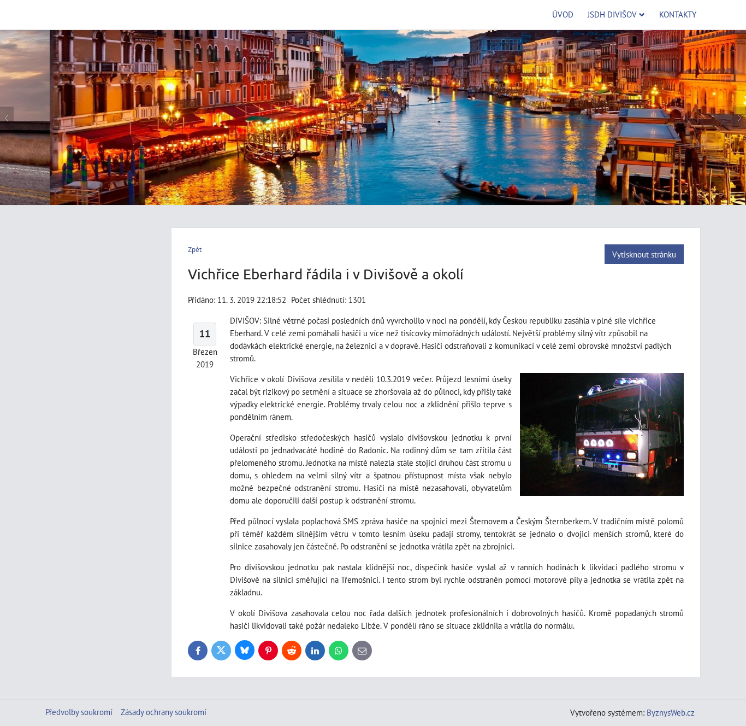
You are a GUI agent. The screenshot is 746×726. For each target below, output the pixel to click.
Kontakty (677, 14)
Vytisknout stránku (644, 254)
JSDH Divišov (612, 14)
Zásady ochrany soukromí (163, 711)
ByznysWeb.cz (671, 712)
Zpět (195, 249)
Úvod (562, 14)
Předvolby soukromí (79, 711)
